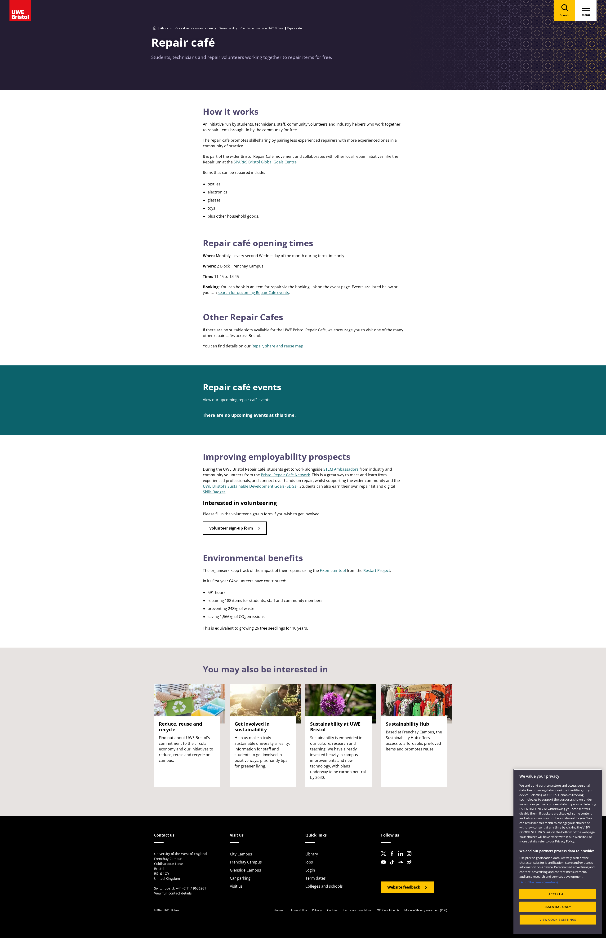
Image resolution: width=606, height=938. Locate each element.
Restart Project (376, 570)
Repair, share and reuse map (277, 346)
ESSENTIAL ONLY (557, 907)
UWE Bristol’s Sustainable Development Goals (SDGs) (250, 486)
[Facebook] (393, 857)
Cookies (332, 910)
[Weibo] (410, 865)
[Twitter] (385, 857)
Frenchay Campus (246, 862)
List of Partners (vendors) (538, 882)
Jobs (309, 862)
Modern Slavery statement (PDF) (425, 910)
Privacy (317, 910)
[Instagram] (410, 857)
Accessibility (299, 910)
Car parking (240, 878)
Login (310, 870)
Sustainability (228, 28)
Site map (279, 910)
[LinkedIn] (402, 857)
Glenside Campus (245, 870)
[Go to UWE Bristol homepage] (155, 28)
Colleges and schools (324, 886)
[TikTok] (393, 865)
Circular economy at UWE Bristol (262, 28)
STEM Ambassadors (341, 469)
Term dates (315, 878)
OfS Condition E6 (388, 910)
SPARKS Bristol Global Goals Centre (265, 162)
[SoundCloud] (402, 865)
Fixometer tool (333, 570)
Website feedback (403, 887)
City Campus (241, 854)
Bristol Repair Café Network (285, 475)
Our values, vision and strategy (195, 28)
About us (166, 28)
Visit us (236, 886)
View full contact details (173, 893)
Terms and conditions (357, 910)
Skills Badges (214, 492)
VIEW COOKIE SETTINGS (557, 919)
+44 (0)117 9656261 (191, 888)
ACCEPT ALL (557, 894)
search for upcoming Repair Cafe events (253, 292)
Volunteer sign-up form (231, 528)
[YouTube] (385, 865)
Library (311, 854)
